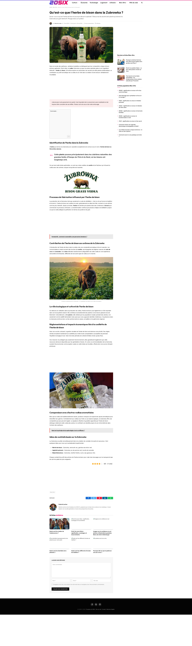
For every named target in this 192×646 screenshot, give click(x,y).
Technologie (94, 3)
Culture (74, 3)
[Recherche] (141, 2)
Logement (103, 3)
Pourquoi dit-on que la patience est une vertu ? (102, 551)
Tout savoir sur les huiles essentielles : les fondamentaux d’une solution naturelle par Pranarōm (134, 78)
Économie (84, 3)
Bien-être (122, 3)
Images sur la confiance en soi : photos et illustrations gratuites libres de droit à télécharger (102, 533)
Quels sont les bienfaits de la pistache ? (58, 551)
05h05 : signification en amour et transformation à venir (128, 116)
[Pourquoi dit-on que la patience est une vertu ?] (103, 543)
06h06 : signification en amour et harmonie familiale (130, 111)
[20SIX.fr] (59, 2)
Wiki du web (133, 3)
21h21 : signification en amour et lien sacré (130, 121)
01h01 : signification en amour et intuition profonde (130, 101)
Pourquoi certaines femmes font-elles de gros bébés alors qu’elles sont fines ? (134, 61)
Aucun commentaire (89, 23)
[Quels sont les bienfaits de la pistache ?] (59, 543)
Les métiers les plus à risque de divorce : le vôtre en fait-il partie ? (130, 130)
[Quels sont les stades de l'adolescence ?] (59, 523)
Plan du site (98, 609)
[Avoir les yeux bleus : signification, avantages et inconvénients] (81, 523)
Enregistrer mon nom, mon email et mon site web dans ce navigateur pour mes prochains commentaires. (78, 584)
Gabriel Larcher (58, 23)
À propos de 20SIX (90, 609)
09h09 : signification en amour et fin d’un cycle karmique (130, 91)
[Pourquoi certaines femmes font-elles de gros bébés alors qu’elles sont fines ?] (121, 62)
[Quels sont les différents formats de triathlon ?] (81, 543)
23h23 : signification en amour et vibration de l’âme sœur (130, 106)
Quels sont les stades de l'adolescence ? (57, 532)
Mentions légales (111, 609)
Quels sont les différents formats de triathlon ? (81, 551)
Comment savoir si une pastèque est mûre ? (130, 135)
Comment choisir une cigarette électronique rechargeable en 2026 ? (129, 125)
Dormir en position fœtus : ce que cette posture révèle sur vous (134, 69)
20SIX (51, 7)
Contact (104, 609)
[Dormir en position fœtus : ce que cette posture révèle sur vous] (121, 70)
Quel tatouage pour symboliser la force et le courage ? (130, 96)
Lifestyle (113, 3)
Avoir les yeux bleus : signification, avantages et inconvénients (79, 533)
